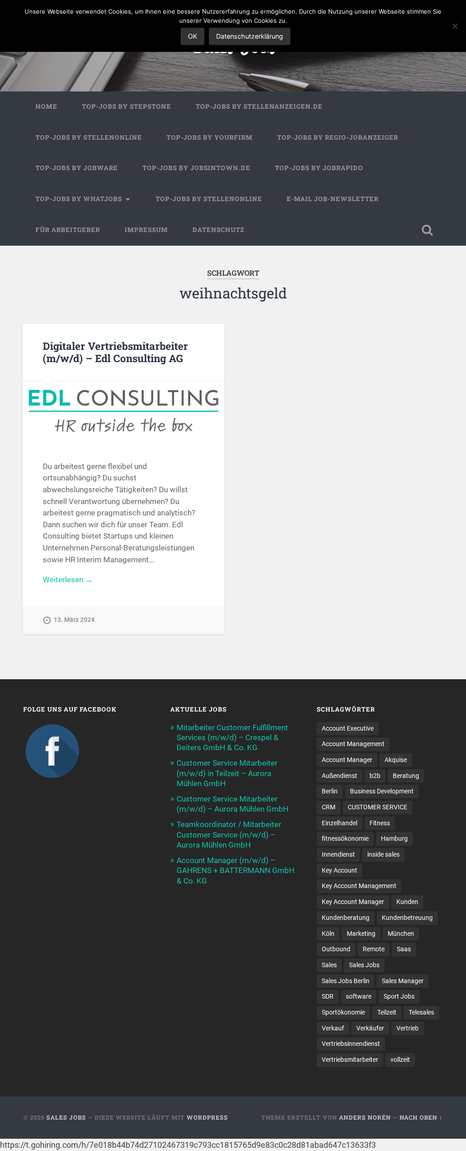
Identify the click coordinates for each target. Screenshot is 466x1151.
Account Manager (347, 759)
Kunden (407, 901)
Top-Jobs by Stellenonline (88, 137)
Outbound (336, 949)
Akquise (396, 759)
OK (192, 36)
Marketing (361, 933)
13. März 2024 (74, 620)
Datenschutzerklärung (249, 36)
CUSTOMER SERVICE (377, 807)
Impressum (146, 230)
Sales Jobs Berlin (346, 980)
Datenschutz (218, 230)
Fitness (380, 823)
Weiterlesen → (68, 579)
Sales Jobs (364, 965)
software (358, 996)
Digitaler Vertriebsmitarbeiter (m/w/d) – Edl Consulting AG (115, 352)
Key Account (339, 870)
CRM (328, 807)
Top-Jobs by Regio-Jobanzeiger (337, 137)
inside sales (383, 854)
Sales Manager (403, 980)
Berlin (330, 791)
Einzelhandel (339, 823)
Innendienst (338, 854)
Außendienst (339, 775)
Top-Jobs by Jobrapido (319, 168)
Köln (328, 933)
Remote (374, 949)
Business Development (382, 791)
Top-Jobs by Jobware (76, 168)
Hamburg (394, 838)
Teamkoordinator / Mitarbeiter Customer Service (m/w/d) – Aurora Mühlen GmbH (229, 834)
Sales (329, 965)
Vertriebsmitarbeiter (350, 1059)
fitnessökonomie (345, 838)
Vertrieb (407, 1028)
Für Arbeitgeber (67, 230)
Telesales (421, 1012)
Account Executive (348, 728)
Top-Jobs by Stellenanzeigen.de (259, 106)
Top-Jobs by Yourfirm (210, 137)
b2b (375, 775)
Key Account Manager (353, 901)
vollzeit (400, 1059)
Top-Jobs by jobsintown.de (196, 168)
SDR (328, 996)
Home (46, 106)
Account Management (353, 743)
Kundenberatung (346, 917)
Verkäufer (370, 1028)
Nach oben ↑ (421, 1117)
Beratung (406, 775)
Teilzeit (386, 1012)
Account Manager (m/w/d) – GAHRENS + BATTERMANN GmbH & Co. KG (235, 870)
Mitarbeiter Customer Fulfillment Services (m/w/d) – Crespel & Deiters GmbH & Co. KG (232, 737)
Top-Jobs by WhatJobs (78, 199)
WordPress (207, 1117)
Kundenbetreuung (407, 917)
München (401, 933)
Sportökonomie (343, 1012)
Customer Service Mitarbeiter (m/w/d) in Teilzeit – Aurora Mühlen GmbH (227, 773)
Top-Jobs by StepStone (126, 106)
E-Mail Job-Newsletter (333, 199)
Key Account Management (359, 885)
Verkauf (333, 1028)
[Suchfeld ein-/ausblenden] (427, 230)
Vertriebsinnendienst (351, 1043)
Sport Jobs (399, 996)
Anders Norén (365, 1117)
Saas (404, 949)
